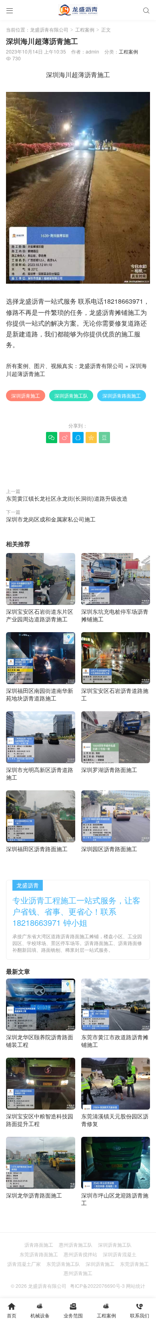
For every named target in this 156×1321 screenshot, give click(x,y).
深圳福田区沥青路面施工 (37, 848)
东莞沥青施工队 (63, 1263)
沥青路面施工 (38, 1244)
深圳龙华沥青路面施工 (34, 1195)
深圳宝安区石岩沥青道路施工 (114, 694)
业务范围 (73, 1310)
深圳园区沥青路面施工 (109, 848)
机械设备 (40, 1310)
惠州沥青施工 (78, 1272)
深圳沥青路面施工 (121, 395)
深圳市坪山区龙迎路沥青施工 (114, 1199)
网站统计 (135, 1285)
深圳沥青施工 (25, 395)
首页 (11, 1310)
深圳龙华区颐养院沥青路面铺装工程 (39, 1040)
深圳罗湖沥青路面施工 (109, 769)
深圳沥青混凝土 (119, 1254)
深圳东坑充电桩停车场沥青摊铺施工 (114, 615)
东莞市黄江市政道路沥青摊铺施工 (114, 1040)
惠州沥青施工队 (75, 1244)
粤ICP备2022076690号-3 (97, 1285)
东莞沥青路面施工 (39, 1254)
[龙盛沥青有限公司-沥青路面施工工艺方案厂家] (78, 10)
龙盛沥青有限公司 (49, 29)
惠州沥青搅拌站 (80, 1254)
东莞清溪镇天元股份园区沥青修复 (114, 1120)
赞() (78, 463)
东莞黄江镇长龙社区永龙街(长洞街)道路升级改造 (67, 498)
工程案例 (84, 29)
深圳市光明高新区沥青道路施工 (39, 773)
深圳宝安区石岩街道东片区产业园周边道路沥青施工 (39, 615)
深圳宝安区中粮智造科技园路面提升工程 (39, 1120)
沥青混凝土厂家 (24, 1263)
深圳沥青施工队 (71, 395)
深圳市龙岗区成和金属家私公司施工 (51, 519)
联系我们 (139, 1310)
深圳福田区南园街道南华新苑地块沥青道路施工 (39, 694)
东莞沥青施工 (134, 1263)
